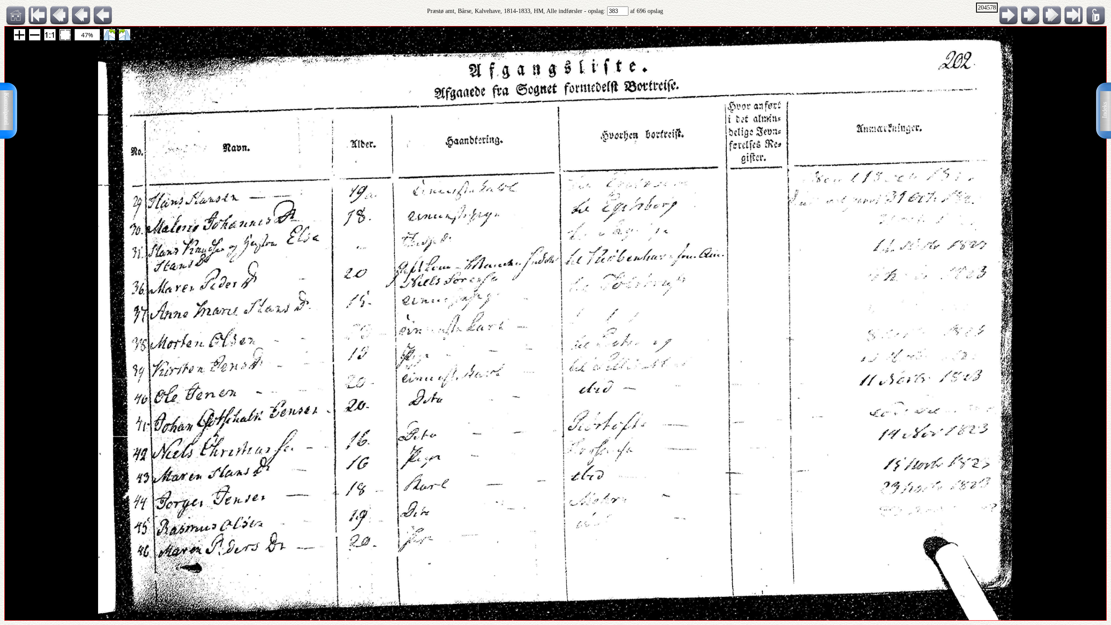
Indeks (1104, 110)
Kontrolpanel (6, 109)
